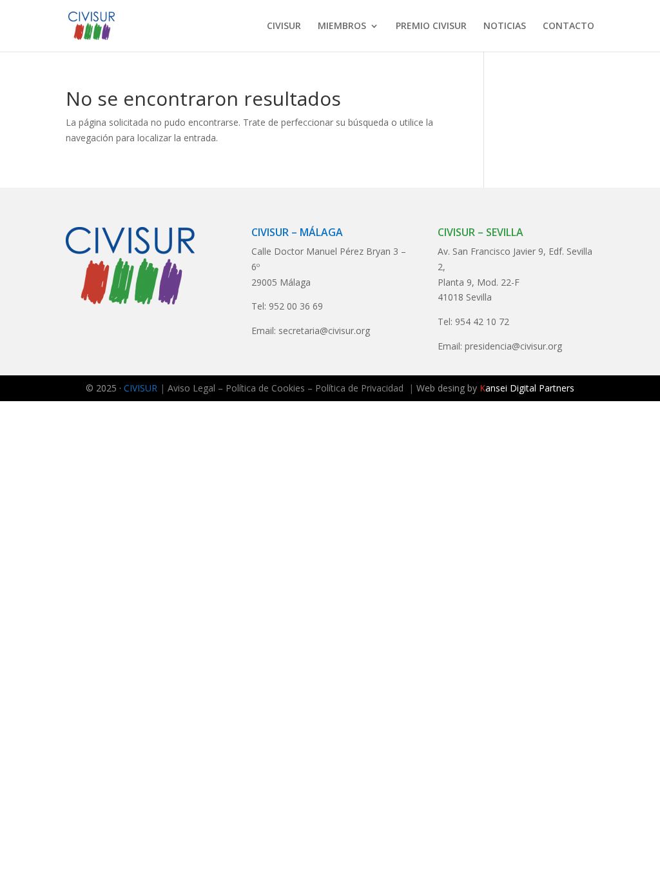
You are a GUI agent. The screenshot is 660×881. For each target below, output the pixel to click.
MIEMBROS (342, 26)
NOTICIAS (504, 26)
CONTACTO (568, 26)
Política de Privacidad (359, 388)
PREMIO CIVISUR (431, 26)
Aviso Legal (191, 388)
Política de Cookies (265, 388)
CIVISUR (284, 26)
